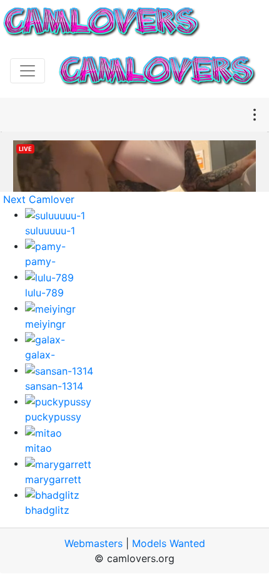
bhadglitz (47, 510)
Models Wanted (168, 543)
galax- (40, 354)
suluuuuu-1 (50, 230)
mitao (38, 448)
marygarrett (53, 479)
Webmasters (93, 543)
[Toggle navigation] (27, 70)
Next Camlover (38, 199)
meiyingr (45, 324)
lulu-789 (44, 292)
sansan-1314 (54, 386)
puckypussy (53, 416)
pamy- (40, 261)
